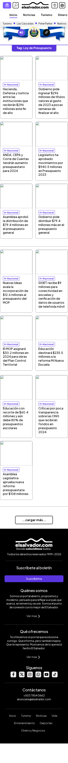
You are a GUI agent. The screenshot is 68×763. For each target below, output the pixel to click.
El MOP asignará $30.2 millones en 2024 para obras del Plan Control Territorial (16, 356)
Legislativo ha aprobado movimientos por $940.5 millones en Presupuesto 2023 (50, 164)
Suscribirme (34, 579)
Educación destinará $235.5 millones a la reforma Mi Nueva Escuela (51, 356)
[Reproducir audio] (21, 32)
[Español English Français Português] (62, 5)
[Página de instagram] (30, 676)
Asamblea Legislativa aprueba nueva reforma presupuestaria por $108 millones (15, 484)
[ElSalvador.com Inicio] (35, 5)
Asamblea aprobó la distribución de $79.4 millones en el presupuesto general (15, 224)
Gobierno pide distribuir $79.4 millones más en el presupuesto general (51, 224)
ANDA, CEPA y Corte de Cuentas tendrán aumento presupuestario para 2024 (16, 163)
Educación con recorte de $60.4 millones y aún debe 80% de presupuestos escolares (15, 418)
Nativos (61, 23)
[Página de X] (22, 676)
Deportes (46, 723)
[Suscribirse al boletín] (7, 5)
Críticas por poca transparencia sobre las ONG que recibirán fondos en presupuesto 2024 (50, 420)
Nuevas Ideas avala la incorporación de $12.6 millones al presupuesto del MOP (15, 292)
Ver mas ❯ (33, 616)
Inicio (13, 14)
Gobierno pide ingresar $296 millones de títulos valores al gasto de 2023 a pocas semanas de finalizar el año (51, 101)
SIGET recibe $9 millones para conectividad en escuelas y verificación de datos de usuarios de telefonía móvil (51, 294)
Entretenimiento (24, 723)
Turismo (46, 14)
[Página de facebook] (13, 676)
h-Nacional (11, 84)
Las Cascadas (25, 23)
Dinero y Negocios (33, 730)
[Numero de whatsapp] (38, 676)
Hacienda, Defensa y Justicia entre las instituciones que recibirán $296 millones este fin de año (16, 101)
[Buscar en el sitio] (16, 5)
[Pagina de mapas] (55, 5)
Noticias (29, 14)
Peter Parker (46, 23)
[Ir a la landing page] (46, 32)
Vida (54, 715)
